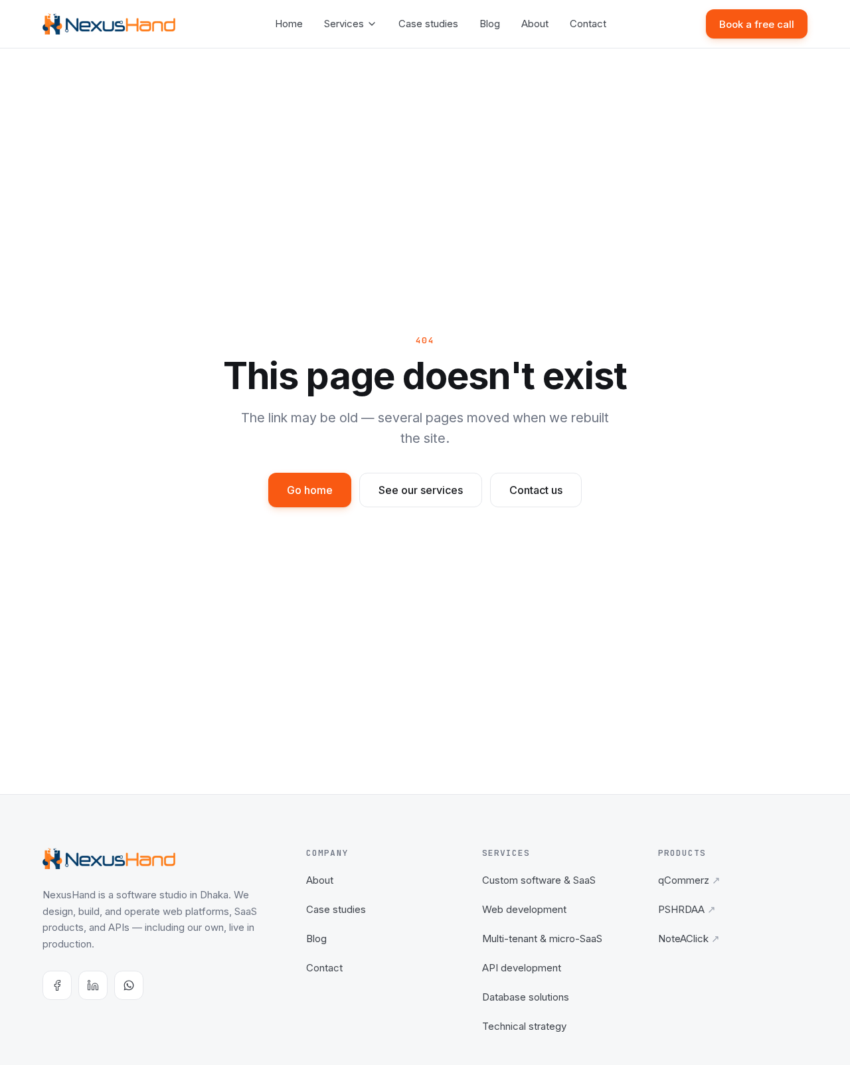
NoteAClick (689, 938)
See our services (421, 490)
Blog (489, 23)
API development (521, 967)
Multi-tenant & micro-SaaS (542, 938)
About (535, 23)
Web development (524, 909)
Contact (588, 23)
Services (344, 23)
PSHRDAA (687, 909)
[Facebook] (57, 985)
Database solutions (525, 997)
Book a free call (756, 24)
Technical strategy (524, 1026)
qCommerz (689, 880)
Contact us (535, 490)
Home (289, 23)
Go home (310, 490)
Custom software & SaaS (539, 880)
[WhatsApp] (128, 985)
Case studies (428, 23)
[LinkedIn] (93, 985)
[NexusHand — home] (108, 24)
